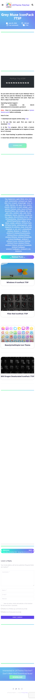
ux (27, 221)
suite (24, 213)
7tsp (9, 127)
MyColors (13, 207)
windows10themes (11, 237)
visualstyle (9, 229)
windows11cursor (11, 241)
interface (12, 205)
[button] (2, 5)
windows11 (25, 239)
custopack (21, 201)
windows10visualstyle (24, 237)
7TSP (26, 25)
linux (24, 205)
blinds (22, 199)
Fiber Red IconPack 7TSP (17, 313)
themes (14, 215)
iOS (17, 205)
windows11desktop (24, 241)
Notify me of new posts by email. (11, 612)
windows (10, 231)
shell (17, 211)
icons (28, 203)
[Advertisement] (17, 51)
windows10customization (22, 233)
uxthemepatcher (22, 225)
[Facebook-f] (13, 689)
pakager (25, 207)
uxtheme (18, 223)
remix (19, 209)
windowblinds (26, 229)
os (17, 207)
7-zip (26, 119)
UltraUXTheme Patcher (24, 219)
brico (26, 199)
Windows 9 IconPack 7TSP (17, 282)
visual (22, 227)
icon (9, 203)
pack (20, 207)
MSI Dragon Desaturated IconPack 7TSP (17, 376)
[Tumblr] (19, 689)
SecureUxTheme (10, 211)
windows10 (10, 233)
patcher (7, 209)
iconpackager (22, 203)
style (20, 213)
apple (18, 199)
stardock (16, 213)
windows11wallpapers (13, 249)
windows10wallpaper (14, 239)
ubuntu (10, 217)
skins (11, 213)
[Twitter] (16, 689)
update (23, 221)
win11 (20, 229)
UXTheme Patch (26, 223)
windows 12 (25, 231)
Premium (13, 209)
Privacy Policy (25, 692)
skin (27, 211)
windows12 (24, 249)
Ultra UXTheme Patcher (21, 217)
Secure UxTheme (26, 209)
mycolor (7, 207)
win (16, 229)
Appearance (12, 199)
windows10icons (12, 235)
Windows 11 (17, 231)
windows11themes (11, 245)
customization (13, 201)
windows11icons (12, 243)
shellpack (22, 211)
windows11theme (23, 243)
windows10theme (23, 235)
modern (29, 205)
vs (13, 229)
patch (30, 207)
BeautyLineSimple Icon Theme (17, 345)
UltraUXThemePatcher (14, 221)
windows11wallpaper (18, 247)
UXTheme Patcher (10, 225)
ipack (20, 205)
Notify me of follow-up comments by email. (14, 609)
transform (21, 215)
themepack (8, 215)
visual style (28, 227)
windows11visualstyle (24, 245)
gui (26, 201)
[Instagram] (22, 689)
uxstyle (12, 223)
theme (29, 213)
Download (17, 145)
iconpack (14, 203)
